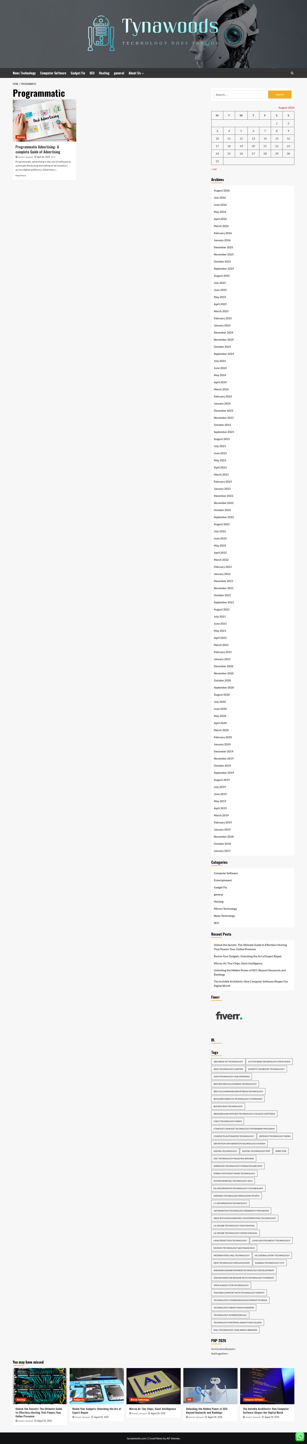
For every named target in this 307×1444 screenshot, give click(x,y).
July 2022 (220, 531)
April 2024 (220, 382)
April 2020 (220, 723)
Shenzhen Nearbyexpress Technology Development (244, 1270)
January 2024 (222, 403)
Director (280, 1151)
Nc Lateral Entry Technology (272, 1255)
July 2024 (220, 360)
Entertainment (223, 880)
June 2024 (220, 368)
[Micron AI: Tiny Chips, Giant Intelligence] (153, 1386)
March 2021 (221, 644)
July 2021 (220, 616)
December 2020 (223, 666)
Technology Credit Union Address (234, 1307)
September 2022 (224, 517)
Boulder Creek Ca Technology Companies (238, 1099)
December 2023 (223, 410)
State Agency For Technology (231, 1285)
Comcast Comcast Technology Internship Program (244, 1128)
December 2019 (223, 751)
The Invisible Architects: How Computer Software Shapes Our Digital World (251, 983)
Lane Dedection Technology (230, 1240)
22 (276, 146)
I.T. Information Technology (230, 1203)
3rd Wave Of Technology (228, 1061)
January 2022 (222, 573)
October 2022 (222, 510)
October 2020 (222, 680)
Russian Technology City (269, 1263)
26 (241, 153)
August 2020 (222, 694)
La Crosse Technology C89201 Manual (235, 1233)
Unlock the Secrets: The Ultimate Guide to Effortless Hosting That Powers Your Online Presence (250, 947)
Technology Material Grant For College (238, 1322)
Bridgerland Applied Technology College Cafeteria (244, 1113)
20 (253, 146)
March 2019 (221, 815)
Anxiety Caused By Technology (266, 1069)
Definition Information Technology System (239, 1143)
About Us (135, 73)
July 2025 (220, 282)
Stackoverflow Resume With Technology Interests (244, 1277)
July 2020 (220, 701)
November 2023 (224, 417)
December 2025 (223, 247)
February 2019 (223, 822)
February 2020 (223, 737)
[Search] (292, 73)
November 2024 (224, 339)
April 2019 (220, 808)
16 (288, 138)
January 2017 (222, 850)
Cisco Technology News (228, 1121)
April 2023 (220, 467)
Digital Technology (225, 1151)
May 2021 (220, 630)
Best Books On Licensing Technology (235, 1084)
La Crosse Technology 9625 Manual (234, 1225)
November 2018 (224, 836)
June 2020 (220, 708)
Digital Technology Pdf (256, 1151)
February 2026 (223, 233)
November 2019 (224, 758)
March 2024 (221, 389)
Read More (20, 175)
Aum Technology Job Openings (232, 1076)
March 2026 (221, 226)
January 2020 (222, 744)
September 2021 (224, 602)
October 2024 (222, 346)
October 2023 (222, 424)
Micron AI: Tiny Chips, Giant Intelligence (238, 963)
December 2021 (223, 581)
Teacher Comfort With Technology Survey (239, 1292)
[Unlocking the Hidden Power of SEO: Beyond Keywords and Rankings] (210, 1386)
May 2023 (220, 460)
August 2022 (222, 524)
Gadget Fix (78, 73)
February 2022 (223, 566)
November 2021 (224, 588)
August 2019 (222, 779)
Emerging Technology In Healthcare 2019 (238, 1166)
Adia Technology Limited (228, 1069)
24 (217, 153)
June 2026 (220, 204)
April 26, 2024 (43, 156)
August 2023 (222, 439)
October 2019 (222, 765)
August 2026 (222, 190)
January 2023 (222, 488)
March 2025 (221, 311)
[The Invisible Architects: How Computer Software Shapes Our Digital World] (267, 1386)
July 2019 (220, 786)
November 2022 (224, 502)
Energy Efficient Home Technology (234, 1173)
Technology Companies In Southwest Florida (240, 1300)
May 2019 (220, 801)
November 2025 (224, 254)
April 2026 (220, 218)
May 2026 (220, 211)
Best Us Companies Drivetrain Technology (238, 1091)
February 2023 (223, 481)
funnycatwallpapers (223, 1348)
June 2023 (220, 453)
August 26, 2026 (44, 1420)
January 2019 (222, 829)
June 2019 (220, 794)
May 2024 (220, 375)
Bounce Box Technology (228, 1106)
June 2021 (220, 623)
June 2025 (220, 289)
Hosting (104, 73)
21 (265, 146)
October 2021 (222, 595)
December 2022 (223, 495)
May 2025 (220, 297)
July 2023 (220, 446)
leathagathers (219, 1353)
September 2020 (224, 687)
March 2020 (221, 730)
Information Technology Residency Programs (241, 1210)
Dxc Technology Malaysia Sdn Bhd (234, 1158)
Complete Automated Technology (234, 1136)
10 (217, 138)
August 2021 (222, 609)
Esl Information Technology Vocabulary (238, 1188)
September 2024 (224, 353)
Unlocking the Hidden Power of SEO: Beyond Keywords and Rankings (250, 972)
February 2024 (223, 396)
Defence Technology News (274, 1136)
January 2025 (222, 325)
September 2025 (224, 268)
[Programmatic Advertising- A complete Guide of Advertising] (44, 120)
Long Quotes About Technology (271, 1240)
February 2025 (223, 318)
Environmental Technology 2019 (233, 1181)
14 (265, 138)
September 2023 (224, 431)
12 (241, 138)
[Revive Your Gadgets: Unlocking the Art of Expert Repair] (97, 1386)
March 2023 (221, 474)
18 (229, 146)
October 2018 (222, 843)
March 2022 (221, 559)
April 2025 (220, 304)
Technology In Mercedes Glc (230, 1315)
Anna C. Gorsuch (25, 157)
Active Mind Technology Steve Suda (269, 1061)
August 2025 (222, 275)
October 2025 (222, 261)
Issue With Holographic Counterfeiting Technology (245, 1218)
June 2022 (220, 538)
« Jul (214, 169)
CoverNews (155, 1438)
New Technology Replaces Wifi (232, 1263)
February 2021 (223, 652)
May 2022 (220, 545)
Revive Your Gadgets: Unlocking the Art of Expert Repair (248, 956)
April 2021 (220, 637)
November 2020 (224, 673)
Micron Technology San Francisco (234, 1248)
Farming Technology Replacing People (237, 1195)
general (119, 73)
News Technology (24, 73)
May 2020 (220, 715)
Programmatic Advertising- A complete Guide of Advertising (37, 149)
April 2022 (220, 552)
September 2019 (224, 772)
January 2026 (222, 240)
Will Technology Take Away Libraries (235, 1330)
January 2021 (222, 659)
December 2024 (223, 332)
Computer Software (53, 73)
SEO (92, 73)
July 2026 (220, 197)
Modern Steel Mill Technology (232, 1255)
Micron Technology (225, 908)
